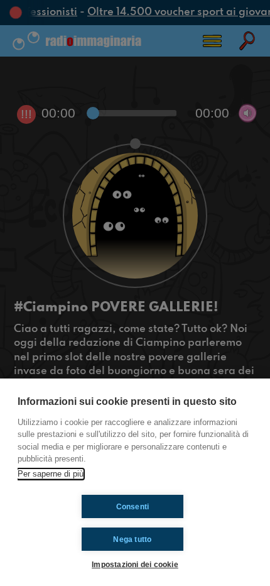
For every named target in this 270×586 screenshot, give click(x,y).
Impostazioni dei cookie (135, 564)
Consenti (132, 506)
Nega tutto (132, 539)
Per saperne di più (51, 473)
